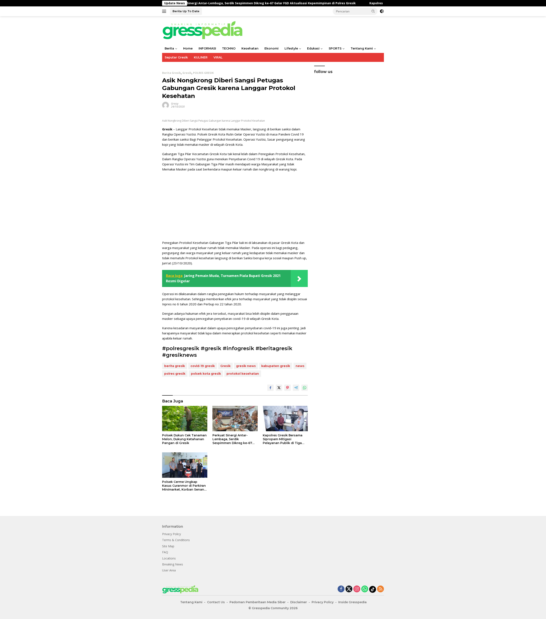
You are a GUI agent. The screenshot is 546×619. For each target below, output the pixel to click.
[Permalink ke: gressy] (165, 105)
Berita (169, 48)
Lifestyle (291, 48)
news (300, 366)
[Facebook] (341, 589)
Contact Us (216, 602)
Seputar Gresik (176, 57)
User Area (169, 570)
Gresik (187, 73)
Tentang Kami (362, 48)
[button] (373, 11)
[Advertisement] (235, 206)
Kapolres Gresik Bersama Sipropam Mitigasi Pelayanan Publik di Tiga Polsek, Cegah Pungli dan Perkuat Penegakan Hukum (284, 439)
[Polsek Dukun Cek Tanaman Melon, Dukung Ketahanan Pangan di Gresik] (184, 418)
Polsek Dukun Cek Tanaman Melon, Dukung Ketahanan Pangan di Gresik (184, 439)
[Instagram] (356, 589)
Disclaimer (298, 602)
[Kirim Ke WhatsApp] (304, 388)
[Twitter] (349, 589)
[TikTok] (372, 589)
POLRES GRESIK (203, 73)
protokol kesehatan (243, 374)
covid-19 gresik (202, 366)
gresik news (246, 366)
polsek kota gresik (206, 374)
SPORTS (335, 48)
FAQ (165, 552)
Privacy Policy (171, 534)
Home (188, 48)
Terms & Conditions (176, 540)
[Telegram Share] (296, 388)
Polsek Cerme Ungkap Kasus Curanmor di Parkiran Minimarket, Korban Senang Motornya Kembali (184, 486)
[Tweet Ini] (279, 388)
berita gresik (174, 366)
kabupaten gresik (275, 366)
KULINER (201, 57)
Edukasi (313, 48)
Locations (169, 558)
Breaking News (172, 564)
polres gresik (174, 374)
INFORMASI (207, 48)
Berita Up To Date (186, 11)
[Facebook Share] (270, 388)
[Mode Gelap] (382, 11)
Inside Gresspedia (352, 602)
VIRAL (218, 57)
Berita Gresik (171, 73)
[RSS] (380, 589)
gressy (175, 103)
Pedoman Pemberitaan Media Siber (257, 602)
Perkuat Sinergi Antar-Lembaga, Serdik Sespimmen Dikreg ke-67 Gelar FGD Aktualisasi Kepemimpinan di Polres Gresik (236, 3)
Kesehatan (249, 48)
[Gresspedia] (204, 30)
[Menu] (165, 11)
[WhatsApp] (364, 589)
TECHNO (228, 48)
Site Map (168, 546)
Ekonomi (271, 48)
